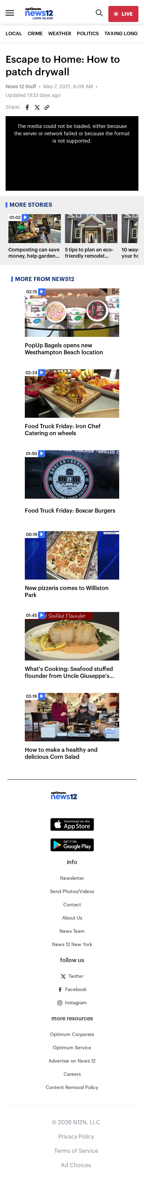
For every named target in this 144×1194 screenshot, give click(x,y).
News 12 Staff (21, 86)
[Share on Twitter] (37, 107)
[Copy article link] (47, 107)
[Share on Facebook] (27, 107)
